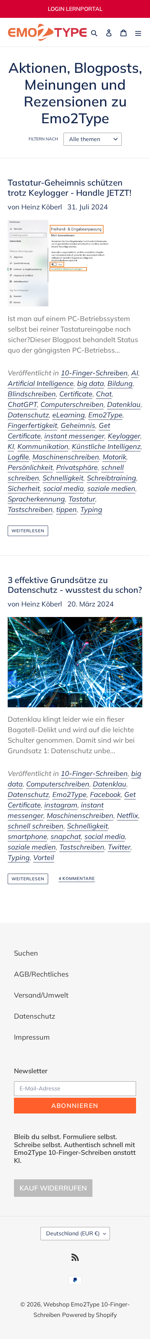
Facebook (105, 794)
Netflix (127, 815)
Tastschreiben (30, 509)
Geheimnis (78, 425)
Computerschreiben (72, 404)
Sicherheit (24, 488)
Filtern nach (43, 138)
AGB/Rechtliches (41, 974)
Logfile (18, 456)
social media (63, 488)
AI (134, 372)
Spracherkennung (36, 498)
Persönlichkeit (30, 467)
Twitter (119, 846)
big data (90, 383)
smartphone (27, 836)
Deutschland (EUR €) (73, 1233)
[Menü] (138, 32)
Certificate (75, 393)
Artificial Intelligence (41, 383)
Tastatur (81, 498)
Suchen (26, 953)
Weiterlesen (28, 530)
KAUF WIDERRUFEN (53, 1188)
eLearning (68, 414)
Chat (104, 393)
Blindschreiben (32, 393)
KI (11, 446)
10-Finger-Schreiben (94, 372)
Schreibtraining (111, 477)
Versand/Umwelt (41, 995)
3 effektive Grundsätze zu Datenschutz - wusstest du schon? (75, 585)
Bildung (120, 383)
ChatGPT (22, 404)
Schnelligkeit (63, 477)
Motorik (114, 456)
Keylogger (124, 435)
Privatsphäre (77, 467)
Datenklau (124, 404)
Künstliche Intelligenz (106, 446)
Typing (91, 509)
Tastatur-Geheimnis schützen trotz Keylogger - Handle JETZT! (70, 187)
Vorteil (43, 857)
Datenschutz (28, 414)
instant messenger (74, 435)
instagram (60, 804)
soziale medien (111, 488)
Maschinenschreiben (65, 456)
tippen (66, 509)
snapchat (66, 836)
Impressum (32, 1037)
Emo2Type (105, 414)
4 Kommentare (77, 878)
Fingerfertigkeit (32, 425)
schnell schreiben (35, 825)
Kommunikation (42, 446)
